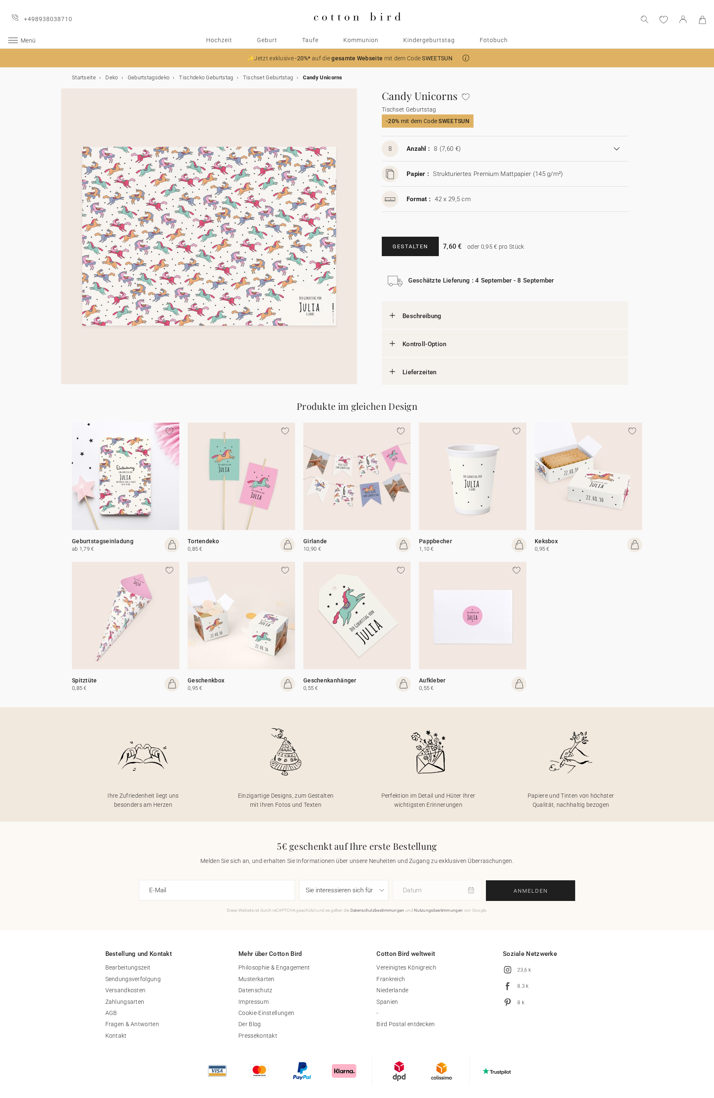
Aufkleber (432, 680)
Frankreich (390, 979)
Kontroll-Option (424, 344)
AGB (111, 1013)
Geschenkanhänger (330, 680)
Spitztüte (84, 680)
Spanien (387, 1001)
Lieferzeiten (419, 372)
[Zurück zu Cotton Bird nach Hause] (357, 27)
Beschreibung (422, 316)
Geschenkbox (206, 680)
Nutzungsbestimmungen (438, 910)
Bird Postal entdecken (405, 1024)
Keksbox (546, 541)
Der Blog (249, 1024)
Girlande (315, 541)
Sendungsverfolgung (133, 979)
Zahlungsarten (125, 1001)
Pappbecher (435, 541)
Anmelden (531, 891)
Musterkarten (256, 979)
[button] (466, 58)
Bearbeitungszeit (128, 967)
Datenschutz (255, 990)
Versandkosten (125, 990)
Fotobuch (494, 40)
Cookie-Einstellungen (266, 1013)
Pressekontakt (257, 1035)
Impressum (253, 1001)
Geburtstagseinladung (102, 541)
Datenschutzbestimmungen (377, 910)
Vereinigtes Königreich (406, 967)
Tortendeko (203, 541)
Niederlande (392, 990)
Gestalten (410, 246)
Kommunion (360, 40)
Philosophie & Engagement (274, 967)
